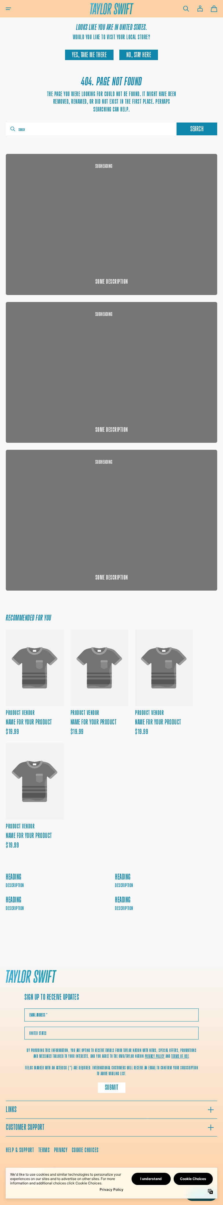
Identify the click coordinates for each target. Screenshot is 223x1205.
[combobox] (90, 129)
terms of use (180, 1056)
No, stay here (138, 55)
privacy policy (155, 1056)
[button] (8, 8)
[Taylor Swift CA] (31, 977)
